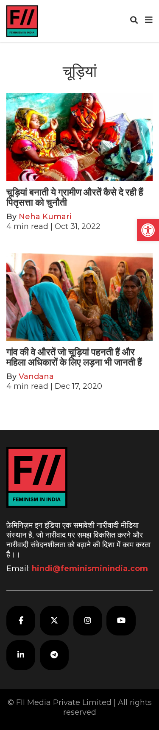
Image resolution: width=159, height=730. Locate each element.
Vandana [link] (36, 376)
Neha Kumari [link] (45, 216)
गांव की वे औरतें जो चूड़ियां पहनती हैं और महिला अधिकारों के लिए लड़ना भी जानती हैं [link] (74, 357)
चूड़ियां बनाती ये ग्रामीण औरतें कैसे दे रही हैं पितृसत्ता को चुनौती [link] (74, 197)
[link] (148, 230)
